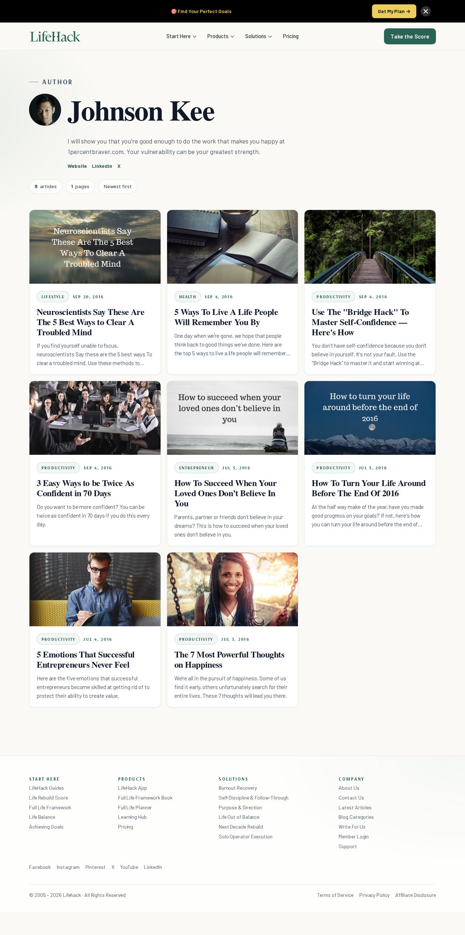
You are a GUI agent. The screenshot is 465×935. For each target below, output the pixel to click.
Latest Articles (355, 807)
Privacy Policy (374, 895)
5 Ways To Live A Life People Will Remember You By (226, 316)
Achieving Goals (46, 826)
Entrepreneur (196, 467)
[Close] (426, 11)
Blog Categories (356, 817)
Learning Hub (132, 817)
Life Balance (42, 817)
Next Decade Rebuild (241, 826)
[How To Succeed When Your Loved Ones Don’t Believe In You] (232, 418)
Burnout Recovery (238, 788)
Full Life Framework (50, 807)
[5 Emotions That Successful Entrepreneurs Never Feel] (95, 589)
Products (218, 36)
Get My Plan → (394, 11)
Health (187, 296)
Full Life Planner (135, 807)
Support (348, 846)
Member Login (354, 836)
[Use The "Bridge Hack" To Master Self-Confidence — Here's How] (370, 247)
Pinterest (95, 867)
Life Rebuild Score (48, 797)
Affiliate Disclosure (415, 895)
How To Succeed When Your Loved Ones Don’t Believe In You (225, 492)
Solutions (255, 36)
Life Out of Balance (239, 817)
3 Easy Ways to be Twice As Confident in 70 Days (85, 487)
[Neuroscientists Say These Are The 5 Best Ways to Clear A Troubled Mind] (95, 247)
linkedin (102, 166)
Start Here (178, 36)
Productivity (333, 296)
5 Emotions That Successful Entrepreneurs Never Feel (86, 659)
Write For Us (352, 826)
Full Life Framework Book (145, 797)
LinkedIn (153, 867)
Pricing (291, 36)
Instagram (68, 867)
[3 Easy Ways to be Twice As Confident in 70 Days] (95, 418)
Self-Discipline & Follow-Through (253, 797)
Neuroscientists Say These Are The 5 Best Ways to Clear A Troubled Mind (90, 321)
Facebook (40, 867)
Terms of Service (335, 895)
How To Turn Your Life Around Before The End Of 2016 (368, 487)
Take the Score (410, 36)
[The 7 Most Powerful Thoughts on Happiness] (232, 589)
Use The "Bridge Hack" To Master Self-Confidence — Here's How (360, 321)
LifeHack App (132, 788)
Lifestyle (52, 296)
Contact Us (351, 797)
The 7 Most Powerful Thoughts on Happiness (229, 659)
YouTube (129, 867)
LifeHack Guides (46, 788)
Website (77, 166)
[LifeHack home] (55, 36)
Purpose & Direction (240, 807)
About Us (349, 788)
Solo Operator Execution (245, 836)
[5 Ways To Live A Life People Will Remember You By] (232, 247)
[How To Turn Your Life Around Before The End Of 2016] (370, 418)
